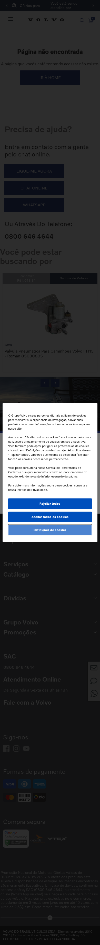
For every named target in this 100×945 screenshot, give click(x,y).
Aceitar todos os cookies (50, 516)
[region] (50, 472)
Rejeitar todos (50, 503)
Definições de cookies (50, 530)
